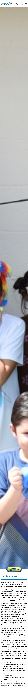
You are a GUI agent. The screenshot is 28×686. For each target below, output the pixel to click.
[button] (14, 569)
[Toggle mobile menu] (26, 3)
